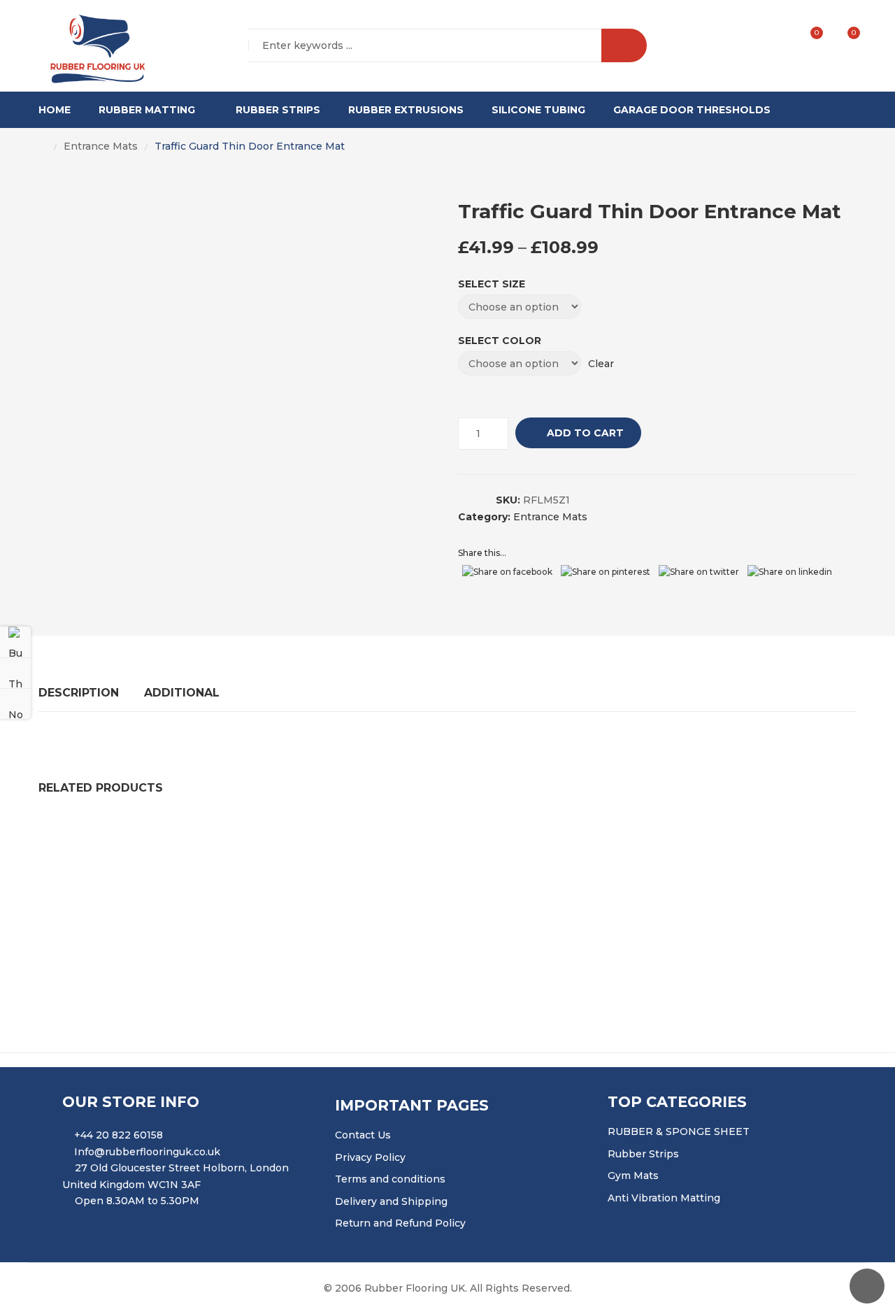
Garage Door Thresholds (692, 109)
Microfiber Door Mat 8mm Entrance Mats (153, 920)
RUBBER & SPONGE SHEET (679, 1131)
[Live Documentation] (15, 703)
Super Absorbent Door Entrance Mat (396, 837)
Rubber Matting (147, 109)
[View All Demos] (15, 672)
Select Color (499, 340)
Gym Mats (633, 1175)
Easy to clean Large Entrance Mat (692, 920)
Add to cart (585, 433)
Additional (182, 692)
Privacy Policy (370, 1157)
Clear (601, 363)
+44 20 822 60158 (118, 1135)
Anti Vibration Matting (664, 1198)
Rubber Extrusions (406, 109)
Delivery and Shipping (391, 1201)
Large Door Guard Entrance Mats (600, 837)
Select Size (491, 284)
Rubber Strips (278, 109)
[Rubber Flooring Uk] (93, 46)
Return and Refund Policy (400, 1223)
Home (54, 109)
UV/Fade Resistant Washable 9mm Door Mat (162, 837)
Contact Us (363, 1135)
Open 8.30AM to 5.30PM (137, 1200)
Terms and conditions (390, 1179)
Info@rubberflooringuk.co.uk (147, 1151)
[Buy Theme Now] (15, 642)
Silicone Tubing (538, 109)
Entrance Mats (101, 146)
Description (78, 692)
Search (624, 45)
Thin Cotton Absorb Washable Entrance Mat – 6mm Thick (432, 920)
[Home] (42, 146)
